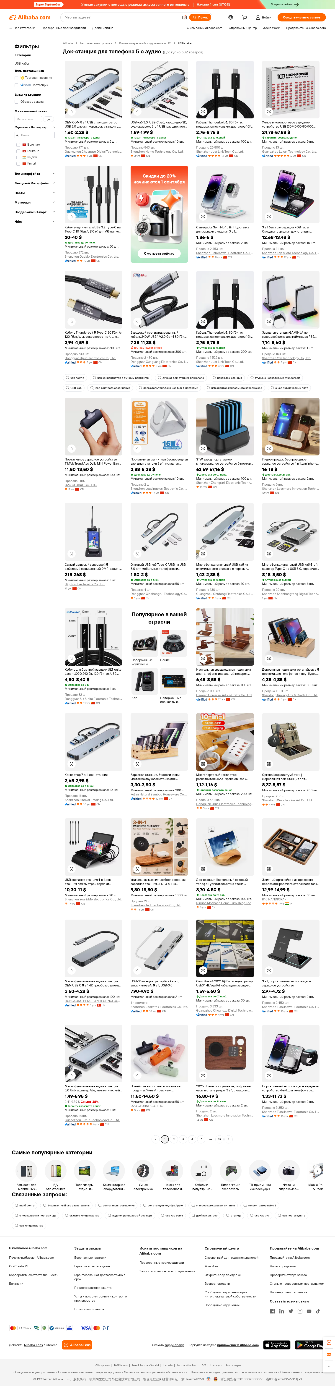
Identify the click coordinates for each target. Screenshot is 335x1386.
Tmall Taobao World (145, 1365)
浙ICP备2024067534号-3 (284, 1379)
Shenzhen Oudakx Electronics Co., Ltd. (92, 256)
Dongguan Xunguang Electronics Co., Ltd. (159, 361)
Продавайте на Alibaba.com (290, 1257)
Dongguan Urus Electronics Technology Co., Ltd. (225, 804)
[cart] (245, 18)
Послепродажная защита (92, 1287)
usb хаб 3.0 (262, 1215)
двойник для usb (206, 1215)
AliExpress (102, 1365)
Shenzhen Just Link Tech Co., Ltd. (220, 151)
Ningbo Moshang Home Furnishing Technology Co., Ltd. (225, 903)
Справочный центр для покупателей (231, 1257)
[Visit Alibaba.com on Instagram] (300, 1311)
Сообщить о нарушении (222, 1305)
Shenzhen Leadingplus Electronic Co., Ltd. (159, 488)
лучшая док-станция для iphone (183, 377)
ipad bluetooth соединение (112, 388)
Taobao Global (186, 1365)
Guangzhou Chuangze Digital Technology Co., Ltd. (93, 151)
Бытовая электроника (96, 43)
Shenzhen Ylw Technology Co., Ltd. (286, 358)
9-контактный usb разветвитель (69, 1205)
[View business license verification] (208, 1379)
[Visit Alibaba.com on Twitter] (291, 1311)
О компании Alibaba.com (28, 1248)
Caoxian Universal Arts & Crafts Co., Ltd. (224, 695)
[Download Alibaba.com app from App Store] (277, 1344)
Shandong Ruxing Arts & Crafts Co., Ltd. (290, 695)
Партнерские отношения (288, 1292)
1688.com (121, 1365)
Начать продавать (283, 1266)
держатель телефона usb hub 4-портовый (170, 388)
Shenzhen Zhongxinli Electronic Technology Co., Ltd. (225, 482)
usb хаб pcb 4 (174, 1215)
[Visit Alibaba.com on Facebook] (272, 1311)
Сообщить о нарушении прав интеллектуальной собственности (230, 1294)
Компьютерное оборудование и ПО (145, 43)
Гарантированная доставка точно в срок (99, 1277)
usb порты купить (293, 1215)
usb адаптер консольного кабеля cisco (236, 388)
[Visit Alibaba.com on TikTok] (318, 1311)
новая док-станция (229, 377)
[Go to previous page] (156, 1139)
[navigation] (34, 591)
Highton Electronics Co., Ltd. (85, 584)
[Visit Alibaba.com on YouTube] (309, 1311)
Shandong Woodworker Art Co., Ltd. (287, 800)
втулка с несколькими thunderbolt (277, 377)
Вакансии (16, 1283)
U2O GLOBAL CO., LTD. (81, 485)
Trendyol (216, 1365)
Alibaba (68, 43)
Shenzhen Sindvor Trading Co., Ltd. (89, 800)
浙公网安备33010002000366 (242, 1379)
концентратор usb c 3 (262, 1205)
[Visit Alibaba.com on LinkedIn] (281, 1311)
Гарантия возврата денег (92, 1266)
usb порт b (77, 377)
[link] (329, 1343)
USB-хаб (76, 388)
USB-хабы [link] (185, 43)
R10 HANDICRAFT (275, 899)
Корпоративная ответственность (33, 1275)
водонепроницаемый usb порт (132, 1215)
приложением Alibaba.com (238, 1345)
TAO (203, 1365)
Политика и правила (89, 1309)
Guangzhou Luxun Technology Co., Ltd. (289, 151)
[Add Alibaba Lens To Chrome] (77, 1344)
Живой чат (212, 1266)
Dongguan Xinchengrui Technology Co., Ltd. (159, 594)
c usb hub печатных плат (291, 388)
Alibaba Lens (33, 1345)
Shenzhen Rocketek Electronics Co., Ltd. (159, 1007)
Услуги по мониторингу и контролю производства (100, 1298)
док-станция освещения (118, 1205)
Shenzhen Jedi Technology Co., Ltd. (156, 905)
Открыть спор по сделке (223, 1275)
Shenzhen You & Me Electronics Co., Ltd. (93, 899)
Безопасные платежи (90, 1257)
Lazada (168, 1365)
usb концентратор (31, 1225)
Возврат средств (217, 1283)
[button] (184, 17)
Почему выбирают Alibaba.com (31, 1257)
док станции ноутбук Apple (165, 1205)
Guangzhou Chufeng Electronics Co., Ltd (225, 594)
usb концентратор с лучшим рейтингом (123, 377)
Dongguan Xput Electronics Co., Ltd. (90, 358)
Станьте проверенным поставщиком (297, 1283)
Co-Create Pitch (20, 1266)
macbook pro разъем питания (215, 1205)
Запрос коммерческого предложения (167, 1271)
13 (219, 1139)
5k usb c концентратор (84, 1215)
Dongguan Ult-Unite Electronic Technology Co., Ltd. (93, 699)
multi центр (26, 1205)
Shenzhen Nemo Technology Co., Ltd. (157, 151)
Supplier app (174, 1345)
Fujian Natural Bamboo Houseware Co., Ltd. (159, 794)
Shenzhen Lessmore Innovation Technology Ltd (291, 488)
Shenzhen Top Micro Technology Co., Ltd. (291, 253)
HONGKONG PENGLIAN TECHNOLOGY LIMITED (93, 1001)
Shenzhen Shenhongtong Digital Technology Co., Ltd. (291, 594)
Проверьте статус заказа (288, 1275)
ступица (236, 1215)
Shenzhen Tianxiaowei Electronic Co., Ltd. (225, 253)
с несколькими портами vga (37, 1215)
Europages (233, 1365)
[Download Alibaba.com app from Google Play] (310, 1344)
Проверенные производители (161, 1262)
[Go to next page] (228, 1139)
